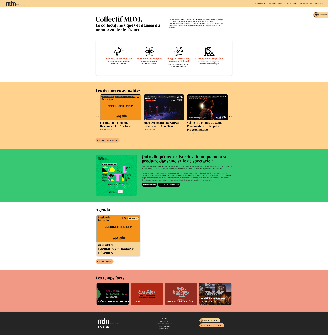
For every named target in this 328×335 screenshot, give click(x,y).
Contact (164, 318)
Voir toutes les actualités (107, 140)
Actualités (281, 3)
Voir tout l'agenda (104, 261)
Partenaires (164, 321)
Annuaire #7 (272, 3)
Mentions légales (164, 328)
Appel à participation (316, 3)
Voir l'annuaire (149, 184)
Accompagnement (292, 3)
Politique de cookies (164, 326)
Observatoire (304, 3)
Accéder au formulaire (169, 184)
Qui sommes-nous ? (260, 3)
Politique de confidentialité (164, 323)
